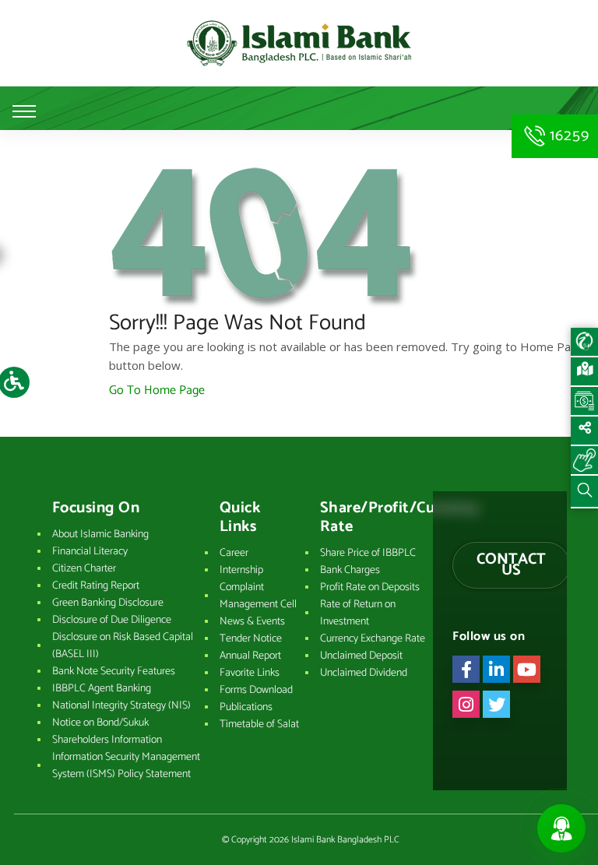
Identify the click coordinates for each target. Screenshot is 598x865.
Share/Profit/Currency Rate (377, 517)
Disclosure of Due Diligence (111, 620)
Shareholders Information (107, 740)
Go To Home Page (157, 390)
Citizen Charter (84, 569)
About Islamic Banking (100, 534)
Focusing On (96, 508)
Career (234, 553)
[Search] (584, 492)
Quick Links (240, 517)
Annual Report (250, 656)
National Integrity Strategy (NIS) (121, 706)
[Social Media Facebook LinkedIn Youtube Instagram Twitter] (584, 431)
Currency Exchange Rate (372, 639)
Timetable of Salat (259, 724)
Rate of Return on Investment (358, 613)
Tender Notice (251, 639)
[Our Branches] (584, 372)
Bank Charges (350, 570)
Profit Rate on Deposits (370, 587)
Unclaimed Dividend (363, 673)
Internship (241, 570)
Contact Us (511, 565)
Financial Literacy (90, 552)
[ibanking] (584, 342)
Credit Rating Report (95, 586)
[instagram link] (466, 704)
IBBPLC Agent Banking (101, 689)
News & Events (252, 622)
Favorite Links (250, 673)
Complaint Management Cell (258, 596)
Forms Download (256, 690)
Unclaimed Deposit (361, 656)
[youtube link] (526, 669)
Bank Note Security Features (113, 671)
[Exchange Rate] (584, 402)
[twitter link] (496, 704)
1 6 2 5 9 (567, 136)
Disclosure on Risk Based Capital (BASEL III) (122, 645)
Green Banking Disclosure (108, 603)
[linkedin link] (496, 669)
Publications (246, 707)
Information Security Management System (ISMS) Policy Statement (126, 765)
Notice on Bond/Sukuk (100, 723)
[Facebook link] (466, 669)
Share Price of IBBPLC (368, 553)
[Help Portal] (584, 461)
